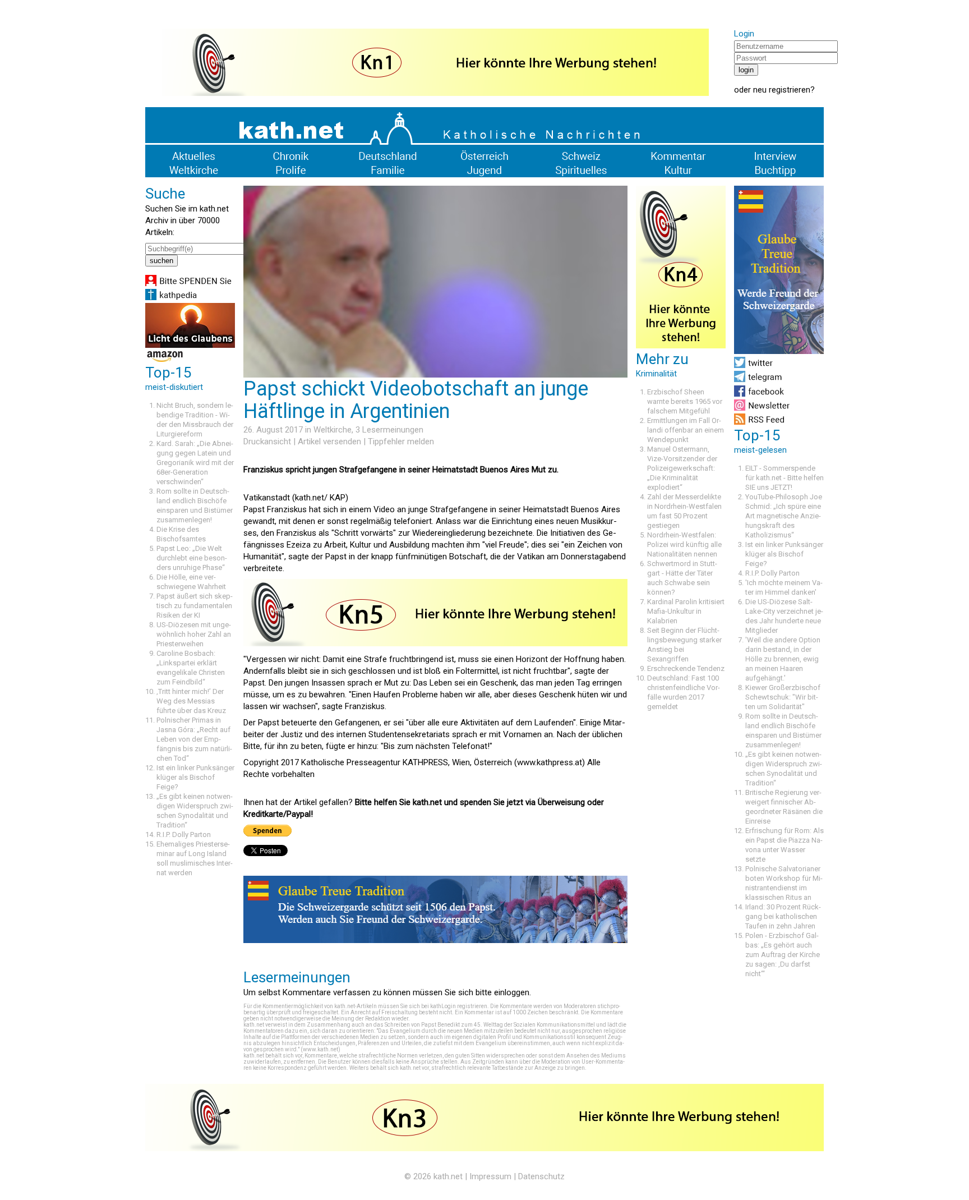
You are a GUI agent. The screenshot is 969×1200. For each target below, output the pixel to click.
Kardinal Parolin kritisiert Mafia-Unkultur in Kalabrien (686, 611)
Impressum (490, 1176)
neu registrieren (781, 90)
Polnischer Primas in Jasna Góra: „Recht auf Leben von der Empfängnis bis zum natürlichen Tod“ (194, 739)
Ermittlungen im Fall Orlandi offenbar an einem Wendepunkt (685, 430)
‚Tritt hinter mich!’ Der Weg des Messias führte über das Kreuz (191, 701)
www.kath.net (320, 1049)
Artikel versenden (329, 441)
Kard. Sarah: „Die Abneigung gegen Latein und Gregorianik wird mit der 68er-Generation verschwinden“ (195, 462)
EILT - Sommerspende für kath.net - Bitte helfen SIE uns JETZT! (784, 477)
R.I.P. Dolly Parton (183, 834)
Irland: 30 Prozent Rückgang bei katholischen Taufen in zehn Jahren (783, 916)
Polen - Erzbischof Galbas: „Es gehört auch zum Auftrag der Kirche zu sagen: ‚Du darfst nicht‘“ (782, 954)
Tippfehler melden (401, 441)
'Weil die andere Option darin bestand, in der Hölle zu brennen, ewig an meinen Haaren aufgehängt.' (782, 659)
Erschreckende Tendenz (686, 668)
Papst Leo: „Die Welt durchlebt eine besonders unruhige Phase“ (191, 558)
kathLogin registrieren (458, 1006)
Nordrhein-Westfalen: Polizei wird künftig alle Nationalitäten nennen (684, 544)
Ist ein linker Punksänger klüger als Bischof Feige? (195, 777)
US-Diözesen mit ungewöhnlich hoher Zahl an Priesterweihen (193, 634)
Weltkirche (332, 430)
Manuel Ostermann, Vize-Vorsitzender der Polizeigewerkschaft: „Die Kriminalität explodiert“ (682, 468)
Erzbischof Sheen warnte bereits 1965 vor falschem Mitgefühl (684, 401)
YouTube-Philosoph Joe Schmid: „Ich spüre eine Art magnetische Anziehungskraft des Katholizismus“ (783, 516)
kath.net (448, 1176)
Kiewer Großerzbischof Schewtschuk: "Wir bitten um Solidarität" (782, 697)
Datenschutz (541, 1176)
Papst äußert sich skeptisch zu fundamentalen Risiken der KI (194, 605)
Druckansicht (267, 441)
